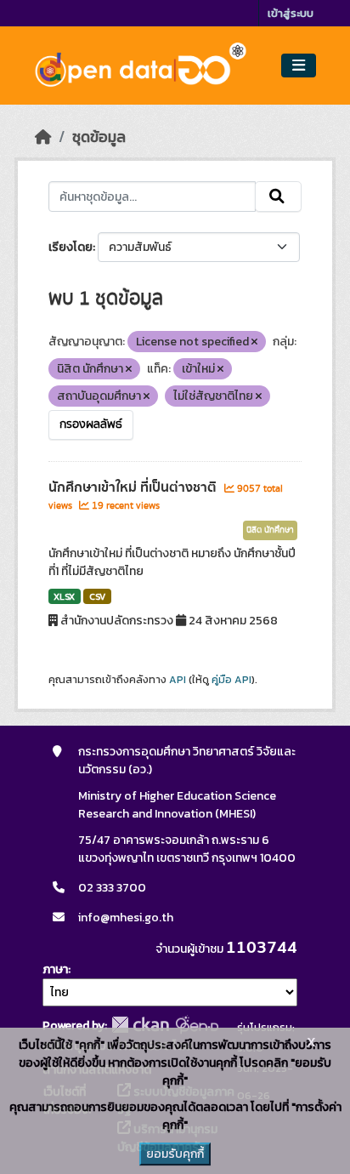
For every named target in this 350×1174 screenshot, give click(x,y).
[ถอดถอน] (254, 342)
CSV (97, 596)
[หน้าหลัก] (43, 137)
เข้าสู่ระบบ (290, 13)
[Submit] (278, 196)
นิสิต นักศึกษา (270, 530)
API (177, 679)
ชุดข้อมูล (99, 137)
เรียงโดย (70, 247)
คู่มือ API (231, 679)
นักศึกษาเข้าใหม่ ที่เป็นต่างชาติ (134, 487)
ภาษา (55, 969)
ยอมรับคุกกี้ (175, 1154)
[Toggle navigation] (298, 66)
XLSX (64, 596)
